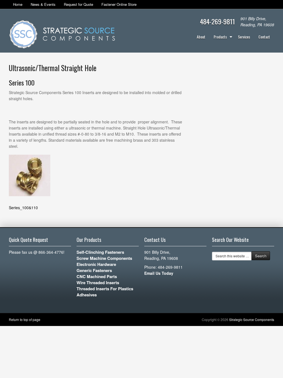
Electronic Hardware (96, 264)
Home (17, 4)
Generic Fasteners (94, 270)
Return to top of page (24, 319)
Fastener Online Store (119, 4)
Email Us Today (158, 273)
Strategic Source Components (251, 319)
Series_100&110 (23, 207)
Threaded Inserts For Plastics (105, 289)
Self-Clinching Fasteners (100, 252)
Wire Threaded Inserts (98, 282)
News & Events (43, 4)
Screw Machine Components (104, 258)
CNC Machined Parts (97, 276)
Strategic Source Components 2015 (62, 34)
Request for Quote (78, 4)
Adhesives (87, 295)
